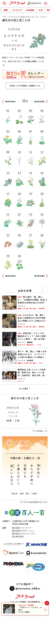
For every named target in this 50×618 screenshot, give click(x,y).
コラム (39, 345)
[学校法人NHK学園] (36, 545)
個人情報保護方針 (34, 602)
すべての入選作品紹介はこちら (34, 502)
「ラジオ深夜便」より (39, 431)
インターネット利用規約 (18, 602)
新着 (6, 10)
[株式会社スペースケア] (13, 554)
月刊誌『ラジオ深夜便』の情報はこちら (24, 85)
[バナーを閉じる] (47, 603)
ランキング (17, 10)
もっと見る (23, 388)
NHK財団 (30, 10)
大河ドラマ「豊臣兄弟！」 (27, 345)
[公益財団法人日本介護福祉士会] (13, 545)
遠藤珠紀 (29, 342)
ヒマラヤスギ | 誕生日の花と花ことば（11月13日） (29, 17)
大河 (40, 10)
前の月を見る (10, 101)
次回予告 (41, 308)
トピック (21, 381)
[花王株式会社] (36, 568)
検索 (4, 2)
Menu (45, 2)
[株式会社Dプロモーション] (36, 554)
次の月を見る (39, 101)
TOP (4, 17)
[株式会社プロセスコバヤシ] (13, 568)
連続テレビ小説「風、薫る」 (28, 308)
